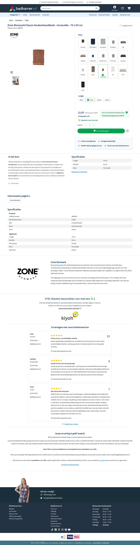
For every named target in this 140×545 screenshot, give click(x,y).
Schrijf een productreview (70, 465)
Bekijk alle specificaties (79, 172)
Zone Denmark (15, 200)
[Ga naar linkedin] (55, 529)
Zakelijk (115, 15)
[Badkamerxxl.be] (23, 8)
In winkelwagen (102, 131)
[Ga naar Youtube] (69, 529)
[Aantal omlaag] (86, 125)
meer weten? (96, 543)
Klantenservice (125, 15)
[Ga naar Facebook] (59, 529)
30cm (81, 100)
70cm (91, 100)
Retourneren (13, 514)
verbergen (105, 543)
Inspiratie (45, 15)
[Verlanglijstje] (122, 9)
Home (11, 20)
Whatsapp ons (50, 494)
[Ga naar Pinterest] (65, 529)
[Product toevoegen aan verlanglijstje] (127, 131)
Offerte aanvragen (15, 516)
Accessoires (18, 20)
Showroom (93, 15)
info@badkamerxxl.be (52, 498)
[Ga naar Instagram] (62, 529)
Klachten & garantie (15, 519)
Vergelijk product (127, 26)
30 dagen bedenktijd (95, 2)
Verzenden (12, 511)
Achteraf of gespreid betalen (50, 2)
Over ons (54, 509)
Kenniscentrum (35, 15)
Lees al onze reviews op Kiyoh (69, 308)
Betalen (11, 509)
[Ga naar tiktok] (52, 529)
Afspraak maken (104, 15)
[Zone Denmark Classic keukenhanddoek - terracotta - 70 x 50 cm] (38, 52)
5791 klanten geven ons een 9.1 (73, 2)
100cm (99, 100)
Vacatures (54, 521)
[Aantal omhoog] (93, 125)
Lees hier (102, 460)
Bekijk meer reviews (71, 424)
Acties (25, 15)
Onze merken (55, 526)
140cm (107, 100)
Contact (53, 514)
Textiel (27, 20)
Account (114, 10)
